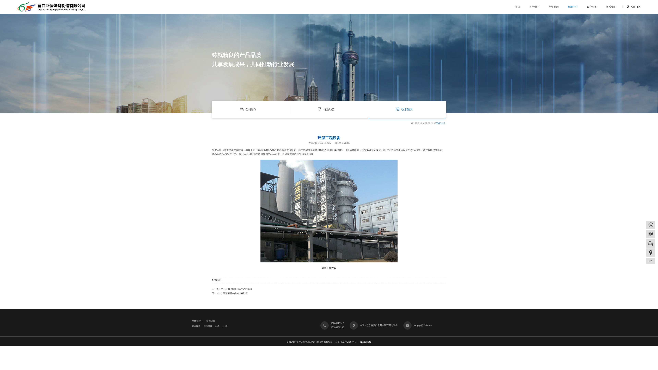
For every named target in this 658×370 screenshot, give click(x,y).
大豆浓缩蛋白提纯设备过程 (234, 293)
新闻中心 (573, 6)
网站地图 (208, 326)
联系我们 (611, 6)
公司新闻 (251, 109)
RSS (225, 326)
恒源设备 (210, 321)
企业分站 (196, 326)
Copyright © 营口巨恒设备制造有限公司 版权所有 (309, 342)
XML (217, 326)
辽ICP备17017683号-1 (346, 342)
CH (633, 6)
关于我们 (534, 6)
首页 (517, 6)
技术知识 (406, 109)
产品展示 (553, 6)
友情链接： (197, 321)
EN (639, 6)
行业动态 (329, 109)
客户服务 (592, 6)
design (365, 342)
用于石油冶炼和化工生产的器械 (236, 289)
